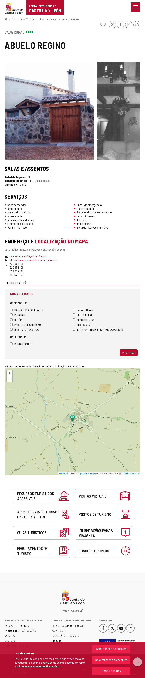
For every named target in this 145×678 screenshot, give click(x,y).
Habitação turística (26, 329)
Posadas (19, 314)
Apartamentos (85, 319)
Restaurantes (23, 344)
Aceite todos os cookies (111, 649)
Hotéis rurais (85, 314)
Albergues (83, 324)
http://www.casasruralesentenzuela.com (33, 260)
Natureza (17, 19)
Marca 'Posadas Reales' (28, 310)
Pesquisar (128, 352)
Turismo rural (33, 19)
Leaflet (65, 473)
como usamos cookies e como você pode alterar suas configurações (50, 664)
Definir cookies (111, 671)
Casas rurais (85, 310)
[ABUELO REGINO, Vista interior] (118, 111)
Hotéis (18, 319)
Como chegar (14, 283)
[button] (9, 373)
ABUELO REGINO (71, 19)
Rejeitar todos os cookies (111, 660)
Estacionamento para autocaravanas (100, 329)
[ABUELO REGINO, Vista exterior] (49, 111)
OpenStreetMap (87, 473)
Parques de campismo (27, 324)
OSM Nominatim (131, 473)
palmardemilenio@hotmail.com (28, 256)
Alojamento (51, 19)
